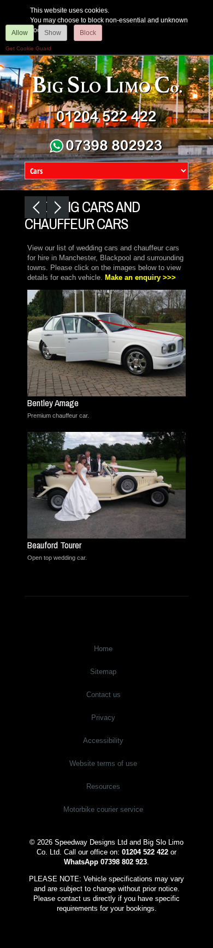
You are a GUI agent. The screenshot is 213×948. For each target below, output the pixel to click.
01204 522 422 (145, 852)
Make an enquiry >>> (140, 277)
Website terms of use (103, 763)
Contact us (103, 694)
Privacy (103, 717)
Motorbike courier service (103, 809)
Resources (103, 786)
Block (88, 33)
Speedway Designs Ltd (91, 842)
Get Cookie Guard (28, 48)
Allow (19, 33)
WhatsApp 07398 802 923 (105, 862)
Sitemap (103, 672)
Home (103, 649)
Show (52, 33)
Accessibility (103, 740)
